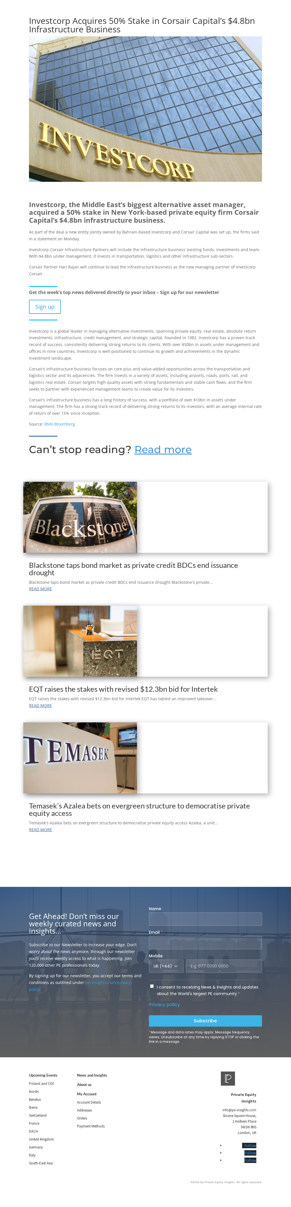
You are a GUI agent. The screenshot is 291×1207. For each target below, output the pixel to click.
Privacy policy (164, 1004)
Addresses (84, 1110)
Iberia (33, 1107)
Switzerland (38, 1115)
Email (156, 932)
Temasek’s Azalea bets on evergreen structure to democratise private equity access (139, 809)
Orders (82, 1118)
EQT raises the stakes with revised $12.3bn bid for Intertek (123, 688)
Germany (36, 1147)
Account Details (89, 1102)
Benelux (35, 1099)
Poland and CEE (41, 1083)
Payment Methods (91, 1126)
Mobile (156, 956)
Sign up (45, 306)
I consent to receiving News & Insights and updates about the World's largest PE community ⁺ (207, 990)
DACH (33, 1131)
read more (40, 588)
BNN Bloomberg (59, 424)
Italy (32, 1155)
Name (155, 909)
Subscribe (205, 1021)
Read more (163, 449)
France (34, 1123)
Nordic (34, 1091)
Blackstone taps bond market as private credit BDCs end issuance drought (133, 568)
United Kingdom (41, 1139)
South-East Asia (41, 1163)
